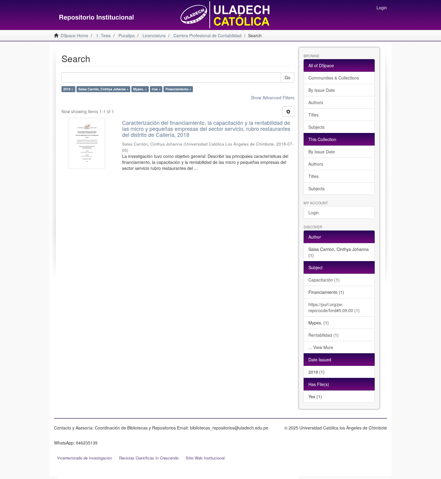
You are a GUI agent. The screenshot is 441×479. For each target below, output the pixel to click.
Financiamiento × (178, 89)
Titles (313, 115)
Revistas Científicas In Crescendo (148, 458)
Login (313, 212)
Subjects (316, 127)
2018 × (68, 89)
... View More (320, 347)
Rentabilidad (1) (323, 335)
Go (287, 77)
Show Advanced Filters (272, 98)
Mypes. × (140, 89)
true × (156, 89)
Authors (315, 102)
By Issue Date (321, 90)
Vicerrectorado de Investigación (84, 458)
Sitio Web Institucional (205, 458)
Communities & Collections (333, 78)
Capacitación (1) (324, 280)
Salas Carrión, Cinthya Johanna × (103, 89)
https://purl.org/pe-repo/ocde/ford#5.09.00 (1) (334, 307)
